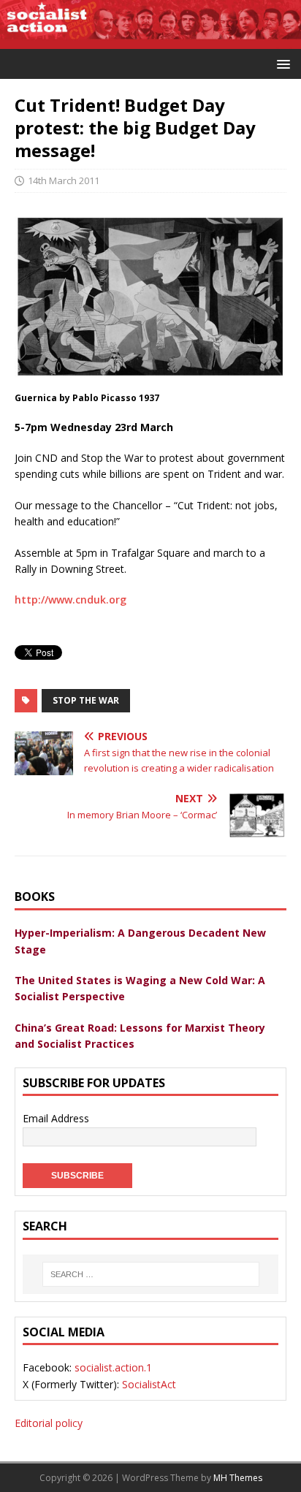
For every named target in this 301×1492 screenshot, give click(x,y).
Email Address (56, 1118)
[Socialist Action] (150, 40)
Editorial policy (49, 1423)
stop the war (86, 700)
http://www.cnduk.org (70, 599)
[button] (280, 63)
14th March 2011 (63, 180)
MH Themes (237, 1478)
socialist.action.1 (113, 1367)
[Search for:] (150, 1274)
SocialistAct (149, 1384)
